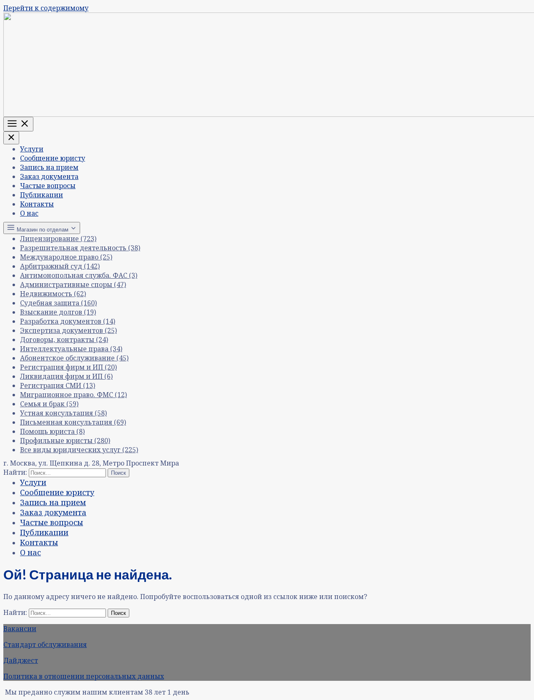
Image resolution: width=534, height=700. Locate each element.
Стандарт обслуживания (45, 644)
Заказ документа (49, 176)
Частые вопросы (48, 185)
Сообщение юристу (52, 158)
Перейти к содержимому (45, 8)
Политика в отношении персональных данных (83, 676)
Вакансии (19, 628)
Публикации (41, 194)
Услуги (31, 149)
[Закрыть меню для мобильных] (11, 137)
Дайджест (20, 660)
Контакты (37, 204)
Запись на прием (49, 167)
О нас (29, 213)
